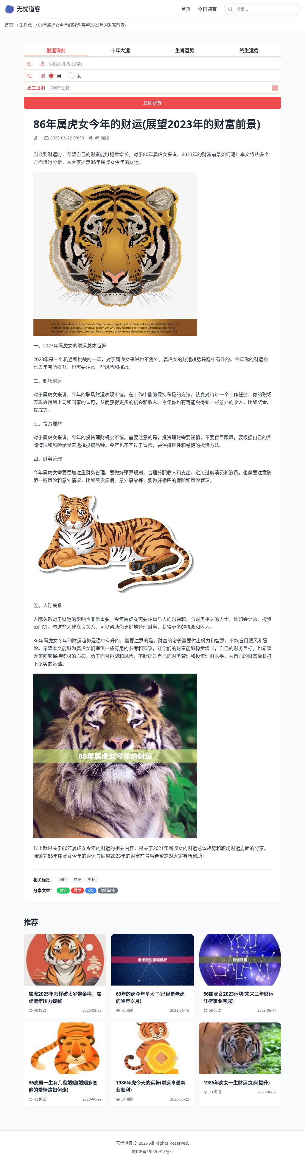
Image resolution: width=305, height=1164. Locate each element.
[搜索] (231, 9)
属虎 (77, 879)
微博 (77, 890)
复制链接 (108, 890)
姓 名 (36, 64)
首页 (186, 9)
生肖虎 (25, 25)
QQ (91, 890)
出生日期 (36, 88)
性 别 (36, 76)
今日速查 (207, 9)
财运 (91, 879)
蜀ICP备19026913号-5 (153, 1151)
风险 (63, 879)
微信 (63, 890)
